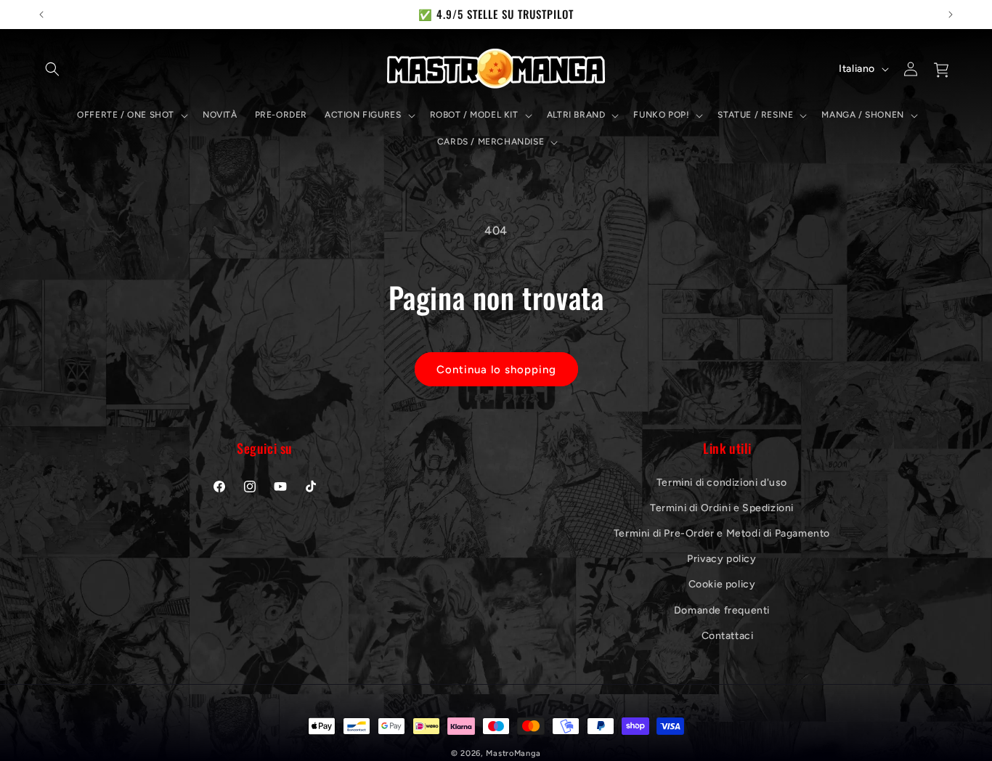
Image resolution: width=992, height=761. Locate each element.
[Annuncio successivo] (951, 14)
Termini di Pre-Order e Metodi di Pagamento (722, 532)
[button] (52, 69)
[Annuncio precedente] (41, 14)
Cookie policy (722, 584)
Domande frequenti (722, 609)
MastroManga (513, 753)
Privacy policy (721, 559)
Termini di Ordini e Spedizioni (722, 507)
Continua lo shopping (496, 369)
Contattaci (728, 635)
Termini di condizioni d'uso (721, 482)
